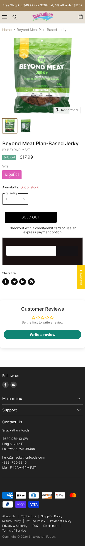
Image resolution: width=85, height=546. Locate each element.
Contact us (28, 516)
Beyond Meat (18, 150)
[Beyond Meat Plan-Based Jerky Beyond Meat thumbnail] (25, 126)
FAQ (35, 525)
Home (7, 30)
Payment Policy (60, 521)
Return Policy (11, 521)
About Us (9, 516)
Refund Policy (35, 521)
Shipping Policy (51, 516)
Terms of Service (14, 530)
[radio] (12, 174)
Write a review (43, 334)
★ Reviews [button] (81, 277)
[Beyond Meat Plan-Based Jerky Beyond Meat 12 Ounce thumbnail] (9, 126)
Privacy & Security (14, 525)
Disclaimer (50, 525)
